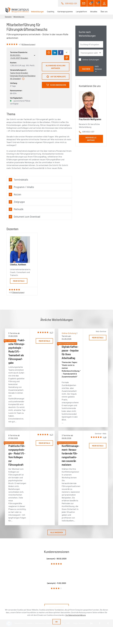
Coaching (50, 11)
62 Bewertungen (28, 44)
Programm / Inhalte (24, 186)
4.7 (51, 332)
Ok (56, 622)
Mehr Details (18, 281)
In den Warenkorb (58, 85)
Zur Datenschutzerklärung (75, 615)
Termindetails (21, 179)
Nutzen (17, 194)
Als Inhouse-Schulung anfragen (55, 66)
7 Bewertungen (18, 292)
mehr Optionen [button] (98, 67)
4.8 (105, 437)
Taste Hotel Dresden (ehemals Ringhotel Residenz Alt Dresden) (22, 76)
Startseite (8, 17)
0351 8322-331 (71, 3)
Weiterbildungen (38, 11)
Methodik (18, 209)
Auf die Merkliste (58, 76)
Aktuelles (93, 11)
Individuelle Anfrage (90, 138)
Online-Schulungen (90, 59)
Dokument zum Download (27, 216)
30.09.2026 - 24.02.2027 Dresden (19, 56)
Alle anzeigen (56, 532)
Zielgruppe (19, 201)
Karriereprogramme (65, 11)
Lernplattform (81, 11)
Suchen (86, 69)
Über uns (104, 11)
